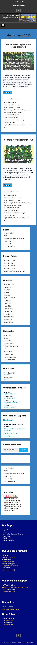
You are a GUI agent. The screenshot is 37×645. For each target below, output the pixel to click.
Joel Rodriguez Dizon (13, 99)
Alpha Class (7, 335)
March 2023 (7, 295)
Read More (7, 92)
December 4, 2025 (10, 268)
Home (6, 236)
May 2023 (7, 290)
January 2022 (8, 311)
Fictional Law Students (11, 117)
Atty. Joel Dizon (11, 102)
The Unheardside (9, 246)
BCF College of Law (10, 112)
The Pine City (8, 244)
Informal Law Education (11, 120)
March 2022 (7, 306)
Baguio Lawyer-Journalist (12, 110)
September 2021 (9, 322)
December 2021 (9, 314)
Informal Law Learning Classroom (14, 238)
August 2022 (8, 301)
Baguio (6, 338)
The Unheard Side (9, 373)
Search (23, 450)
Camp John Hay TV (18, 7)
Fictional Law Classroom (11, 115)
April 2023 (7, 292)
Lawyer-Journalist (10, 122)
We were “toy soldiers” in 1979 (18, 140)
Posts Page (7, 241)
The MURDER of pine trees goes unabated (18, 45)
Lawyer (23, 120)
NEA (5, 127)
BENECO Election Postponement (14, 271)
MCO (29, 125)
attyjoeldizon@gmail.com (11, 15)
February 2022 (8, 309)
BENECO (20, 112)
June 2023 (7, 287)
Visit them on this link (9, 589)
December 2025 (9, 284)
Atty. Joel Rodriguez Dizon (12, 105)
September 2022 (9, 298)
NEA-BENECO (8, 351)
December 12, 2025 (10, 260)
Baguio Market (8, 341)
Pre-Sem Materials (10, 357)
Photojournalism (9, 354)
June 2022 (7, 303)
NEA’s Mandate (18, 4)
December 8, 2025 (10, 266)
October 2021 (8, 319)
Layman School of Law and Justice (15, 125)
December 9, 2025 (10, 263)
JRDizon (6, 349)
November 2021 (9, 317)
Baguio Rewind (26, 110)
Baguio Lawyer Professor (12, 107)
